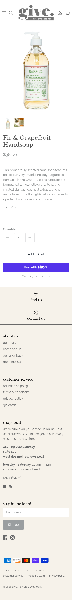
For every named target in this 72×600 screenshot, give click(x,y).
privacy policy (13, 398)
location (40, 570)
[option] (36, 70)
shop (17, 570)
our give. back (13, 355)
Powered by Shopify (30, 586)
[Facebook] (4, 486)
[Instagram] (10, 486)
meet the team (13, 362)
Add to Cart (36, 254)
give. (14, 586)
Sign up (13, 524)
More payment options (36, 276)
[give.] (36, 13)
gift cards (9, 405)
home (6, 570)
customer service (13, 575)
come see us (12, 349)
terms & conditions (16, 392)
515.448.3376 (12, 477)
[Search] (12, 13)
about (28, 570)
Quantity (9, 229)
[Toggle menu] (4, 13)
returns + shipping (15, 386)
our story (9, 342)
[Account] (59, 13)
